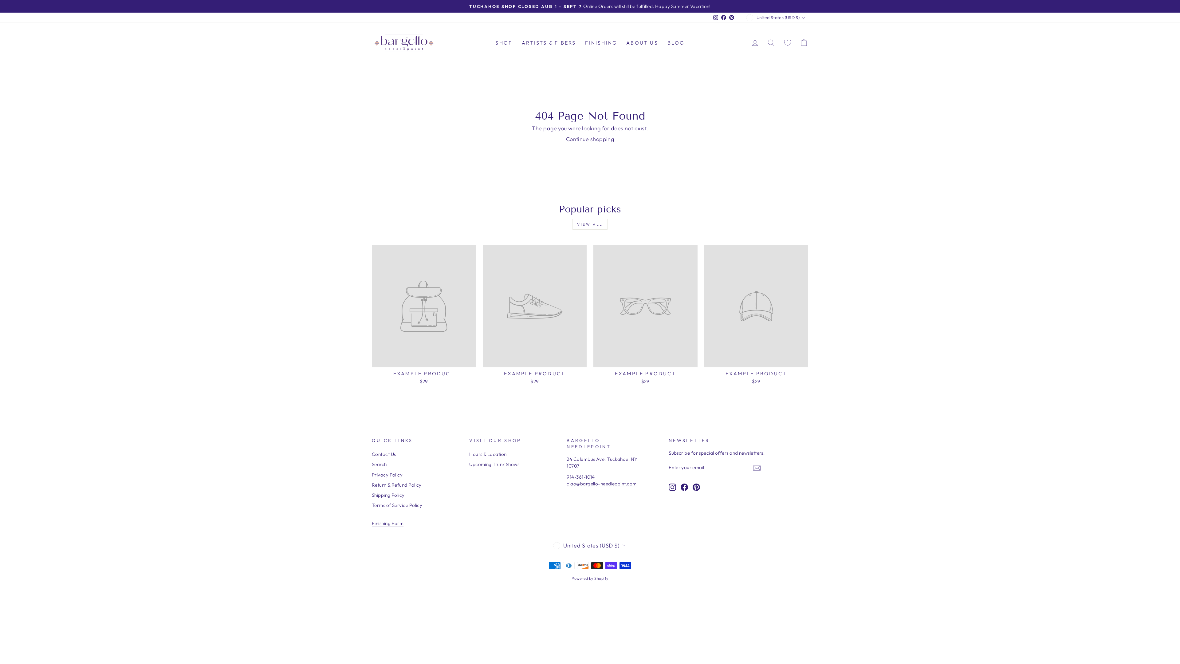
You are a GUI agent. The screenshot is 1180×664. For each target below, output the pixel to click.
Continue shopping (590, 139)
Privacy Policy (387, 475)
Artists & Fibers (549, 43)
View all (590, 224)
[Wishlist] (788, 42)
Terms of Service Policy (397, 505)
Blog (676, 43)
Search (379, 464)
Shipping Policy (388, 495)
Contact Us (384, 454)
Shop (504, 43)
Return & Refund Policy (397, 485)
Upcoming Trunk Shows (494, 464)
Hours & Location (487, 454)
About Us (642, 43)
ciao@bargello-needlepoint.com (601, 484)
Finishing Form (387, 523)
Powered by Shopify (590, 578)
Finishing (601, 43)
